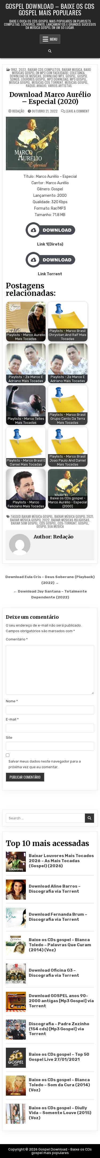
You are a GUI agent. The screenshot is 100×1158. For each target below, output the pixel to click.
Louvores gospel (33, 79)
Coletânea (77, 72)
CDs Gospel (47, 523)
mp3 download (57, 79)
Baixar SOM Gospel (24, 523)
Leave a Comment (77, 111)
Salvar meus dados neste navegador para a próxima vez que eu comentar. (45, 764)
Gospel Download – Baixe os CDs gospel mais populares (50, 9)
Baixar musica (72, 69)
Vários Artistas (60, 85)
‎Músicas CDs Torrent (47, 82)
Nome (12, 701)
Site (9, 737)
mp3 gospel (78, 79)
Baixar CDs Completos (44, 69)
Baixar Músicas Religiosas (70, 520)
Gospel (71, 76)
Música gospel (19, 82)
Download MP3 (53, 76)
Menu (53, 39)
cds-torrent (67, 523)
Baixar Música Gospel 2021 (73, 516)
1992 (14, 69)
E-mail (12, 719)
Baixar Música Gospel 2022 (30, 520)
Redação (18, 111)
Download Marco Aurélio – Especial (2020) (50, 98)
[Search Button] (49, 51)
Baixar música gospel (37, 516)
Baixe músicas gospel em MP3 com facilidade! (51, 71)
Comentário (17, 639)
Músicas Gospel (76, 82)
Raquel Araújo (36, 85)
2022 (22, 69)
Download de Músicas (25, 76)
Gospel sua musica (50, 526)
